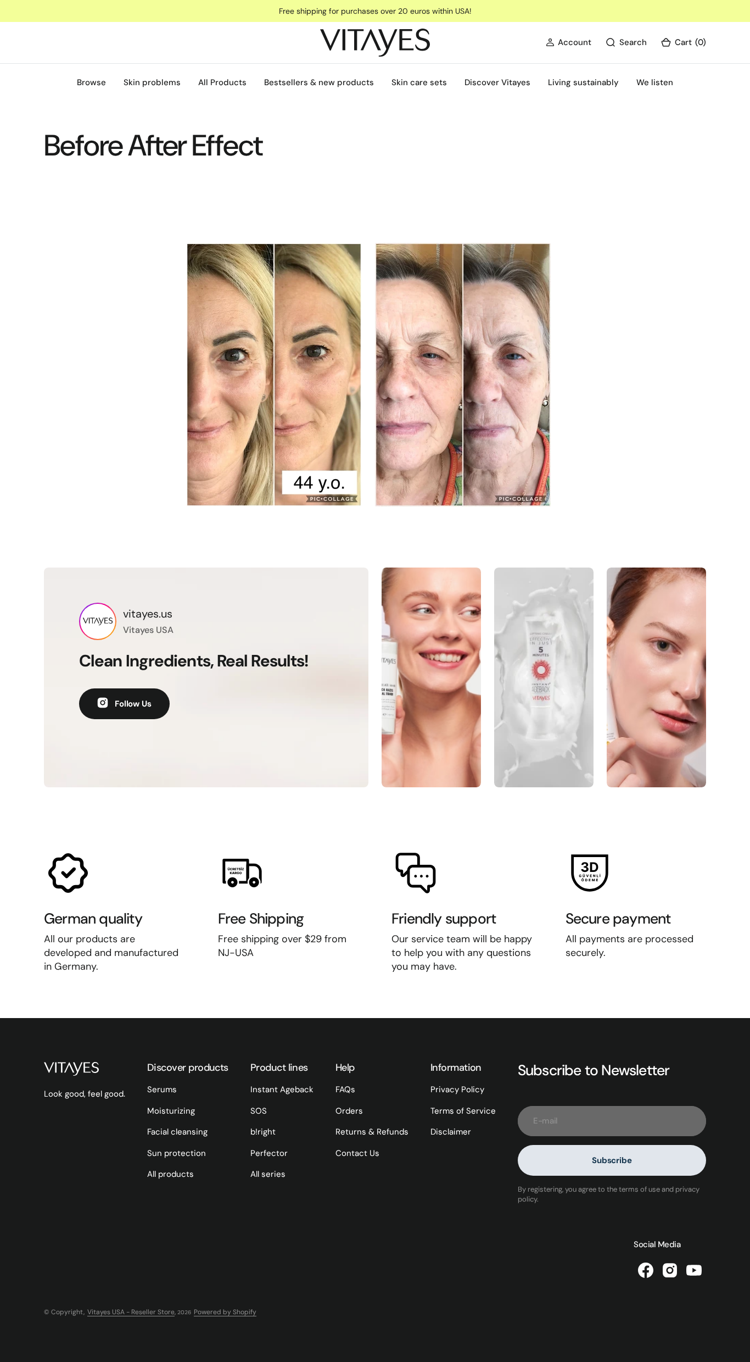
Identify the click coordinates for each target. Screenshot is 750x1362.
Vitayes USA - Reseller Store (131, 1312)
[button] (568, 42)
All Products (222, 82)
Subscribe (612, 1160)
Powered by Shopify (225, 1312)
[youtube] (694, 1270)
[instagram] (670, 1270)
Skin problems (152, 82)
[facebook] (646, 1270)
